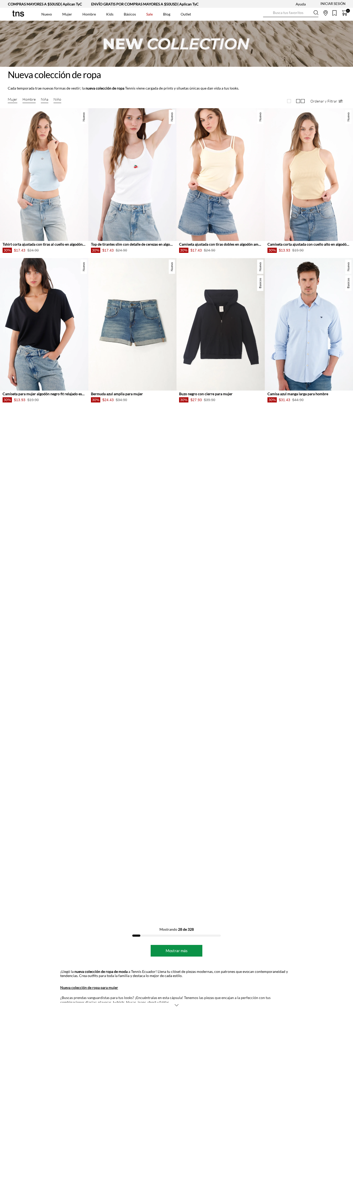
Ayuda (301, 4)
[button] (326, 101)
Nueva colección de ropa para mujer (89, 987)
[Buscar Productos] (267, 13)
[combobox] (290, 13)
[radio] (289, 101)
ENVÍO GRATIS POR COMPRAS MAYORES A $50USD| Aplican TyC (118, 4)
